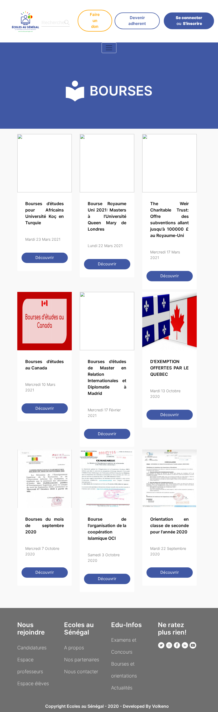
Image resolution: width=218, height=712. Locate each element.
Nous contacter (81, 671)
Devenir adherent (137, 20)
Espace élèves (33, 683)
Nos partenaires (81, 659)
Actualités (121, 688)
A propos (74, 647)
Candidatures (32, 647)
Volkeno (160, 706)
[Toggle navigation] (109, 47)
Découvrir (44, 257)
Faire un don (95, 20)
